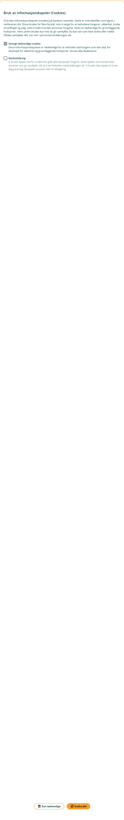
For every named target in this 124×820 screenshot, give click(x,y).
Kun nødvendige (51, 806)
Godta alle (81, 806)
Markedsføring (17, 58)
